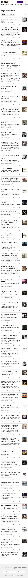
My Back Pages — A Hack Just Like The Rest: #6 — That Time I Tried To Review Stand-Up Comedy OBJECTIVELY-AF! (10, 426)
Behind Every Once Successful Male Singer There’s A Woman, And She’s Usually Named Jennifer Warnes (9, 337)
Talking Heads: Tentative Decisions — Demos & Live (8, 528)
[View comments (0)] (8, 24)
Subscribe (20, 2)
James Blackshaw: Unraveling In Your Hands (10, 483)
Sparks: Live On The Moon (8, 211)
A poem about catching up (7, 235)
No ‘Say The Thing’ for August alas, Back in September (9, 62)
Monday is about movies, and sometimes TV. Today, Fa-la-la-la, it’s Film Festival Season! (10, 246)
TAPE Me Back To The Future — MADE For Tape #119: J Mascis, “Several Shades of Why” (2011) (10, 144)
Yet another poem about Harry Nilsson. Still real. (10, 284)
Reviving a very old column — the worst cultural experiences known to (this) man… (10, 545)
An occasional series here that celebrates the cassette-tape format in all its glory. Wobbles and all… (10, 79)
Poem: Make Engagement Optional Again (8, 494)
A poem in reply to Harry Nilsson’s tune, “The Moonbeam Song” (10, 373)
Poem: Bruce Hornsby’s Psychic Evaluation (10, 201)
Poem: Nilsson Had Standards (9, 552)
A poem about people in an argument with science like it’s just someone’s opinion (10, 170)
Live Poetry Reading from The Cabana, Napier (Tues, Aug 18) (9, 179)
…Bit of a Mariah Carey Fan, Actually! (9, 121)
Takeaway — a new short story (10, 415)
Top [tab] (7, 14)
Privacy (15, 567)
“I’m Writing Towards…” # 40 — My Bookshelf (10, 97)
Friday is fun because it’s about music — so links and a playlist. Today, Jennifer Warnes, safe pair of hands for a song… (10, 341)
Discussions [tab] (11, 14)
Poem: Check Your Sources (8, 52)
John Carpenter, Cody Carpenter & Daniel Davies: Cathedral (10, 461)
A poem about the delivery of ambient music (10, 328)
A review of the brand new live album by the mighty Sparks (10, 213)
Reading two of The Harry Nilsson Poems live (10, 303)
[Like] (2, 37)
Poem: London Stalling (7, 325)
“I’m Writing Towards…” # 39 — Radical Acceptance (10, 292)
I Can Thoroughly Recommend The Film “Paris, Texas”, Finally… (10, 41)
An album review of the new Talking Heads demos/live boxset (9, 532)
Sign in (25, 2)
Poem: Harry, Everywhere (8, 451)
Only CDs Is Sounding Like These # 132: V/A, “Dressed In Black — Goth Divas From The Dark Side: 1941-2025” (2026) (10, 109)
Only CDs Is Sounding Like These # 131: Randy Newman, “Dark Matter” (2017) (10, 222)
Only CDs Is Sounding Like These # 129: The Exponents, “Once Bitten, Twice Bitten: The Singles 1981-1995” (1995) (10, 516)
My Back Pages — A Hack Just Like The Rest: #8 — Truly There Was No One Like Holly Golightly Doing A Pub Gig (10, 29)
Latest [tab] (3, 14)
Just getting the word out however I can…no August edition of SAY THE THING (10, 66)
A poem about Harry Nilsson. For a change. (9, 20)
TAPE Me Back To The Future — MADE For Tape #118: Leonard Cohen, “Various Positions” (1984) (10, 268)
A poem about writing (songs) (8, 90)
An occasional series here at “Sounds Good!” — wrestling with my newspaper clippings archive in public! (10, 33)
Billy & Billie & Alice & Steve (9, 505)
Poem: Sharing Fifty (6, 234)
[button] (2, 4)
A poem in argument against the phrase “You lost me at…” (10, 497)
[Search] (25, 14)
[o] (24, 180)
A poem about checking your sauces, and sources (10, 54)
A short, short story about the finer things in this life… (9, 475)
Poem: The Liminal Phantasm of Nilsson (10, 280)
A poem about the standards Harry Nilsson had (9, 555)
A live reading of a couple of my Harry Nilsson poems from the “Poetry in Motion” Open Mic (10, 306)
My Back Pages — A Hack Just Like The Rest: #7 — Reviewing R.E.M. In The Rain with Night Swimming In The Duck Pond (9, 255)
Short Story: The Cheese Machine (10, 472)
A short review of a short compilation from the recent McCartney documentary (10, 161)
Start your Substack (10, 571)
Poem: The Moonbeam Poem (9, 371)
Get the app (20, 571)
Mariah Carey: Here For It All (9, 361)
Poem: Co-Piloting (6, 405)
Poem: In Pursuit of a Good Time (10, 18)
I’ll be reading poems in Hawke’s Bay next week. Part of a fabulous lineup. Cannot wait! (9, 354)
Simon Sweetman (9, 22)
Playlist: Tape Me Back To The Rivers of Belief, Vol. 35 (9, 395)
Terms (19, 567)
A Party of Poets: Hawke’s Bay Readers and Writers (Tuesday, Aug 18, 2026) (10, 350)
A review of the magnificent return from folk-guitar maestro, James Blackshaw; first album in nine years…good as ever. (10, 486)
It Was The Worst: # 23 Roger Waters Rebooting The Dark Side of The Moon (10, 541)
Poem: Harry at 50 (6, 132)
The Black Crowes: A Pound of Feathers (9, 315)
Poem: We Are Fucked (7, 168)
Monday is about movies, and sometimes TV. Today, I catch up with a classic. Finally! (10, 45)
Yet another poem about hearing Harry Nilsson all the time (10, 453)
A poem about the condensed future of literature (10, 408)
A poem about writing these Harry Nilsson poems (9, 135)
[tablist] (8, 14)
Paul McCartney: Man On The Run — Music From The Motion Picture (10, 157)
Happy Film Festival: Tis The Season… (9, 243)
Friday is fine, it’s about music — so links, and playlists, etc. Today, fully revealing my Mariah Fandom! (10, 125)
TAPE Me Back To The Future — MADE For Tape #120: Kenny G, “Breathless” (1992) (10, 75)
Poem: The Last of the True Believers (8, 87)
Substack (7, 575)
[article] (14, 21)
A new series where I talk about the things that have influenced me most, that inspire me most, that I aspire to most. (9, 100)
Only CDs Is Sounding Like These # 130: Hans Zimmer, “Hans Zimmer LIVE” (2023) (10, 382)
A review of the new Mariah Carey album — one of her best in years (10, 364)
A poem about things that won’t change (10, 204)
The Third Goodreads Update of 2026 (10, 190)
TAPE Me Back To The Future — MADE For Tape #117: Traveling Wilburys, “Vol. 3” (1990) (10, 439)
